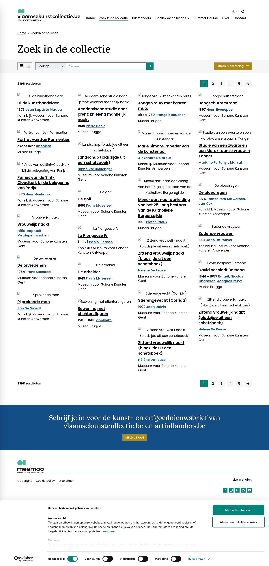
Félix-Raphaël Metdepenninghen (33, 233)
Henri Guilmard (38, 194)
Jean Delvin (156, 306)
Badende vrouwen (216, 233)
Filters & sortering (230, 66)
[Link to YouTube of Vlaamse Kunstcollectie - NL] (249, 490)
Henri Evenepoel (220, 109)
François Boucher (170, 114)
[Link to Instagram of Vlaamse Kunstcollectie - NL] (231, 490)
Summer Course (206, 18)
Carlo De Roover (219, 240)
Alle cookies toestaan (238, 510)
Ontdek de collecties (171, 18)
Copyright (24, 481)
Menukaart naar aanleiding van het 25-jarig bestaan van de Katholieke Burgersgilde (164, 207)
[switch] (107, 559)
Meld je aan (134, 437)
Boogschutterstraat (218, 103)
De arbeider (89, 272)
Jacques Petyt (229, 281)
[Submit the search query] (150, 66)
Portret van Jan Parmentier (43, 139)
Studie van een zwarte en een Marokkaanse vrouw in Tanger (224, 151)
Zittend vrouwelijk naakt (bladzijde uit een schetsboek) (161, 259)
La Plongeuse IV (93, 235)
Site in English (242, 480)
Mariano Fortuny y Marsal (220, 162)
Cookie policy (45, 481)
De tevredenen (31, 265)
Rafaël (223, 276)
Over (225, 18)
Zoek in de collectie (113, 18)
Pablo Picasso (101, 242)
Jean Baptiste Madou (43, 109)
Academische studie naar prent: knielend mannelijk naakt (102, 114)
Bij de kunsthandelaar (38, 103)
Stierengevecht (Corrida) (162, 300)
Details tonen (196, 558)
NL (233, 11)
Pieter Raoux (156, 222)
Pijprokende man (33, 301)
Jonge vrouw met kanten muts (162, 105)
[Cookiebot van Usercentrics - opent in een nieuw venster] (24, 559)
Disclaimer (66, 481)
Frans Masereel (99, 205)
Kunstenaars (141, 18)
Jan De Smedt (29, 308)
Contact (239, 18)
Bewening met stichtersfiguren (93, 311)
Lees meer (109, 531)
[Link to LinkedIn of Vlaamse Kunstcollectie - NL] (237, 490)
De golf (84, 199)
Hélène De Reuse (152, 270)
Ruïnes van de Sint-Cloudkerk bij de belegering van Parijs (43, 183)
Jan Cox (205, 203)
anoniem (43, 146)
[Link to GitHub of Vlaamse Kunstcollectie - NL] (243, 490)
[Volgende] (248, 83)
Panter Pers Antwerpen (226, 199)
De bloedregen (213, 192)
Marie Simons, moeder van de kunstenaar (163, 148)
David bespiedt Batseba (222, 270)
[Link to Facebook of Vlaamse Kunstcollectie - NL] (225, 490)
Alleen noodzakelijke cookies (238, 522)
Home (90, 18)
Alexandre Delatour (154, 158)
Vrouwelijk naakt (33, 224)
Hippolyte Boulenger (95, 169)
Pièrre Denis (95, 126)
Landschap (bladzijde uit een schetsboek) (101, 160)
